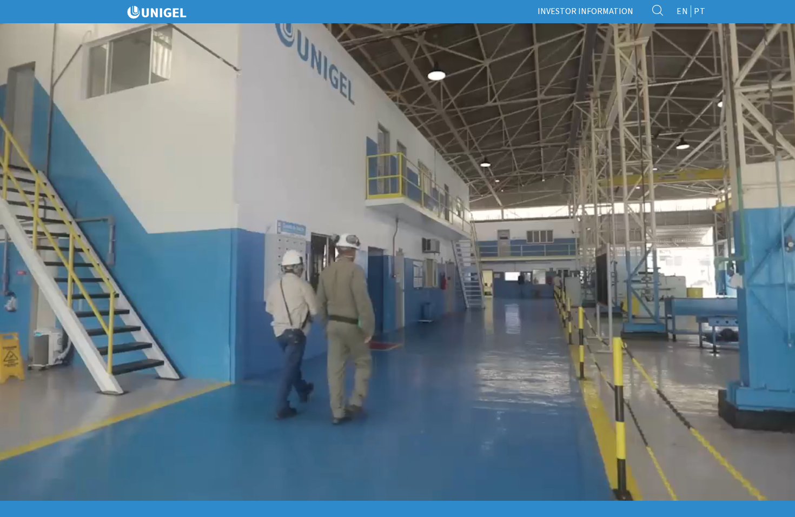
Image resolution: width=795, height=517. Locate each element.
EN (682, 11)
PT (700, 11)
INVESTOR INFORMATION (585, 11)
